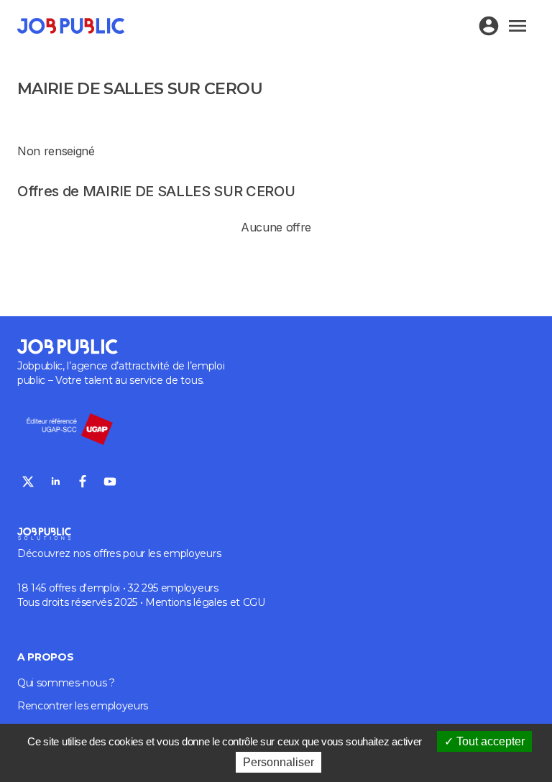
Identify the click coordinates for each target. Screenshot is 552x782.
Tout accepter (489, 741)
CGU (254, 602)
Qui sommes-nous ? (66, 682)
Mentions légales (186, 602)
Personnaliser (278, 762)
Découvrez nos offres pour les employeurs (119, 553)
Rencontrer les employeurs (82, 705)
